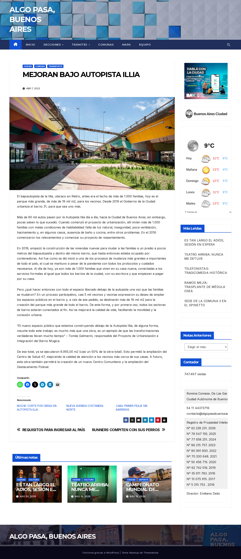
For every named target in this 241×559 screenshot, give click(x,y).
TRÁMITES (80, 44)
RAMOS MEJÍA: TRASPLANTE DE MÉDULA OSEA (204, 287)
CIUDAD (28, 66)
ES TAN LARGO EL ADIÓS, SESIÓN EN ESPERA (36, 489)
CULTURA (34, 480)
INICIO (30, 44)
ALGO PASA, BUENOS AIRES (32, 19)
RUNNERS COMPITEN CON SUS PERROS (126, 430)
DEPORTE (143, 480)
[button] (228, 45)
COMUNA (40, 66)
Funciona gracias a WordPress (101, 552)
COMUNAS (106, 44)
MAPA (126, 44)
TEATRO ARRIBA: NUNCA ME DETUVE (90, 489)
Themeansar (151, 552)
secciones (52, 44)
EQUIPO (145, 44)
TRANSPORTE (55, 66)
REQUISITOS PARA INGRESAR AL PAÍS (53, 430)
